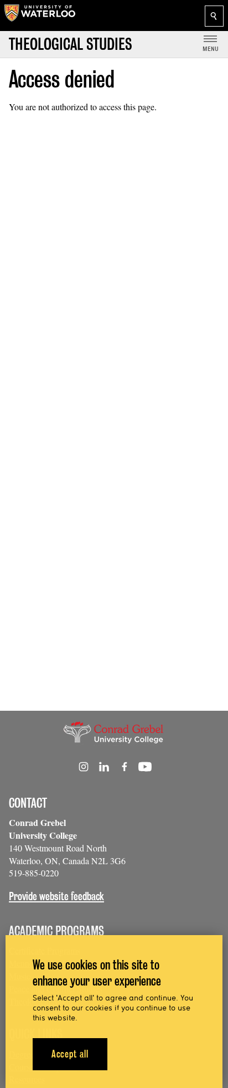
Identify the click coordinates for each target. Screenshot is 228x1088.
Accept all (70, 1054)
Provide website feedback (56, 896)
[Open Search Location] (214, 16)
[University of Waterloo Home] (39, 15)
